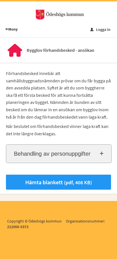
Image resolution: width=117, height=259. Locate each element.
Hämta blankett (58, 182)
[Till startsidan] (59, 14)
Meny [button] (11, 29)
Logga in (100, 29)
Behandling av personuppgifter (52, 154)
